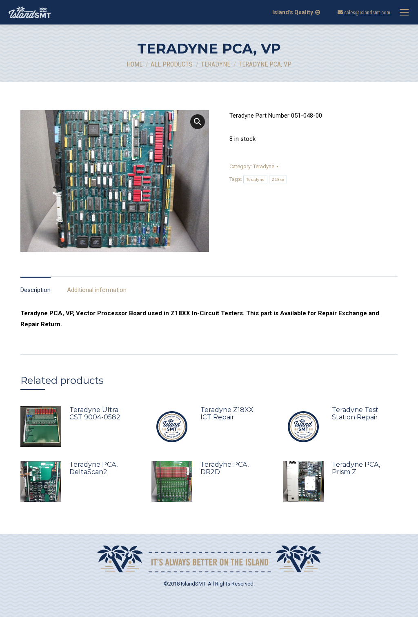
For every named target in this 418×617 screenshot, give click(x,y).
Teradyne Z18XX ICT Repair (226, 413)
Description (35, 290)
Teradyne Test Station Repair (355, 413)
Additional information (97, 290)
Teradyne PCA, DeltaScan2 (93, 468)
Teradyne (263, 166)
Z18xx (278, 179)
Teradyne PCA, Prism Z (356, 468)
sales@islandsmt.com (367, 12)
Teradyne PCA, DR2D (224, 468)
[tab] (35, 286)
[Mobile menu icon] (404, 12)
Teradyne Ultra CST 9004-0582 (94, 413)
